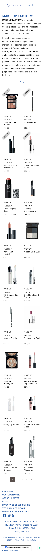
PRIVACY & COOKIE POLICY (16, 512)
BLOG (5, 502)
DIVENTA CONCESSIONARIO (16, 505)
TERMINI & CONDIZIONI (13, 508)
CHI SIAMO (7, 491)
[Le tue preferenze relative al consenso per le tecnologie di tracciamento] (40, 548)
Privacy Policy (20, 540)
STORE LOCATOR (11, 498)
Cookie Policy (32, 540)
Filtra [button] (22, 82)
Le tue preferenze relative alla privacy (18, 547)
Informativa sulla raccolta (10, 550)
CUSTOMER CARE (11, 495)
